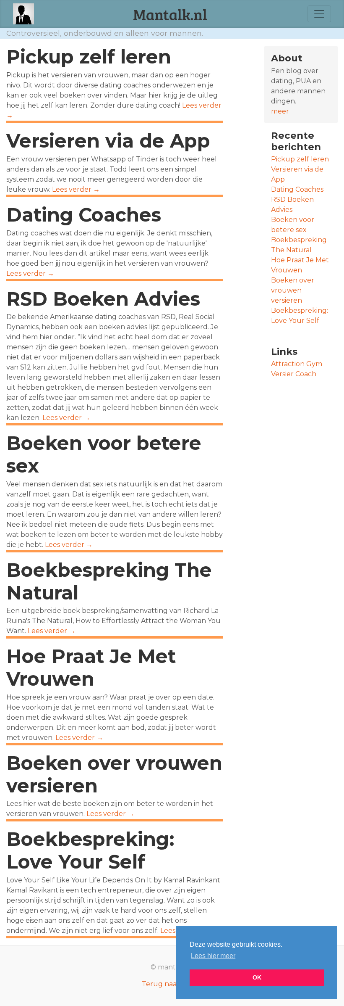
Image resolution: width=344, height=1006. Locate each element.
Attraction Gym (296, 364)
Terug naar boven (172, 984)
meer (280, 111)
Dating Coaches (83, 214)
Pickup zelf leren (88, 56)
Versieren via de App (108, 140)
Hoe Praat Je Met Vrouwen (91, 667)
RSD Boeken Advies (103, 299)
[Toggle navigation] (319, 13)
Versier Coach (293, 374)
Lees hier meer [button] (213, 955)
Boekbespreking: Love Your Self (90, 850)
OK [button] (257, 977)
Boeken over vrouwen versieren (114, 774)
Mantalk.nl (170, 13)
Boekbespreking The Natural (109, 581)
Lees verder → (76, 189)
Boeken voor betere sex (103, 454)
